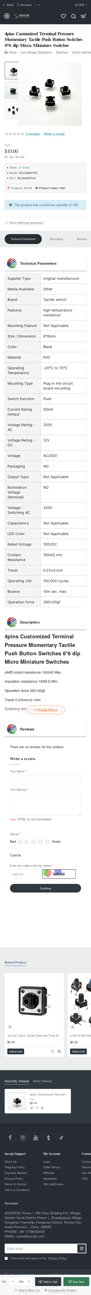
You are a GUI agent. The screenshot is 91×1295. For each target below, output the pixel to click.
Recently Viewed (17, 1081)
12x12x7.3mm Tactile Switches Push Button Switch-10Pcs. (34, 1036)
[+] (29, 1281)
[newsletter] (81, 1248)
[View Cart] (83, 16)
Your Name (17, 771)
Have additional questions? (26, 222)
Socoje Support (15, 1153)
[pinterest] (22, 1137)
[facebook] (10, 1137)
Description (56, 239)
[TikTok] (61, 1137)
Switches (62, 52)
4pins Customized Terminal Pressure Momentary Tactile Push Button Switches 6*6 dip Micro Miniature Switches (49, 1094)
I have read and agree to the (38, 1258)
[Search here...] (73, 16)
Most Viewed (42, 1081)
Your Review (18, 789)
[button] (13, 63)
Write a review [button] (54, 133)
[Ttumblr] (48, 1137)
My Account (51, 1153)
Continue (45, 888)
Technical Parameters (23, 239)
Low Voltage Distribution (36, 52)
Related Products (16, 962)
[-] (12, 1281)
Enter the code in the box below (30, 865)
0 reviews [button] (33, 133)
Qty (4, 1282)
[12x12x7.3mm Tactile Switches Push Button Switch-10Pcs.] (34, 1002)
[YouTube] (35, 1137)
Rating (14, 834)
